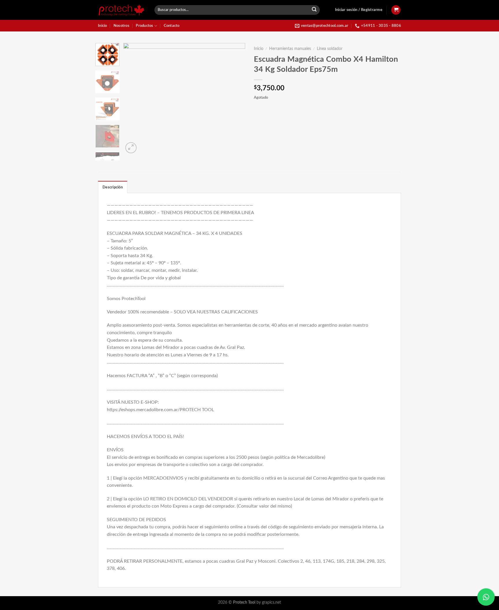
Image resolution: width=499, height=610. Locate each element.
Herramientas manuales (290, 49)
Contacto (172, 25)
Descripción (113, 187)
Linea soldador (329, 49)
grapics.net (271, 602)
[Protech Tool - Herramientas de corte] (122, 10)
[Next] (235, 99)
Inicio (102, 25)
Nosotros (121, 25)
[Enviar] (314, 10)
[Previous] (133, 99)
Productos (144, 25)
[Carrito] (396, 10)
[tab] (112, 187)
